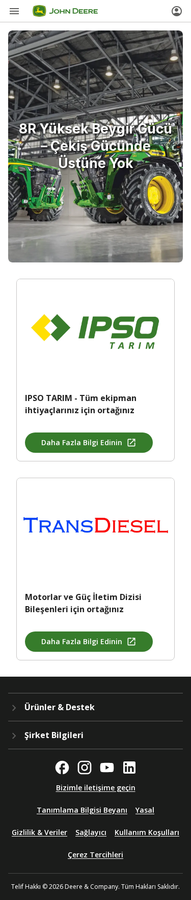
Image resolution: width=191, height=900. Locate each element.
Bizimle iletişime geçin (95, 787)
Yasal (144, 810)
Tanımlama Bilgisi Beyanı (82, 810)
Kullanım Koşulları (147, 832)
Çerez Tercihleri (95, 854)
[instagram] (84, 767)
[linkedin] (129, 767)
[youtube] (107, 767)
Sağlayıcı (90, 832)
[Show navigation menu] (14, 11)
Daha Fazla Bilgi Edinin (81, 442)
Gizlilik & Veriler (39, 832)
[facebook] (62, 767)
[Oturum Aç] (177, 11)
